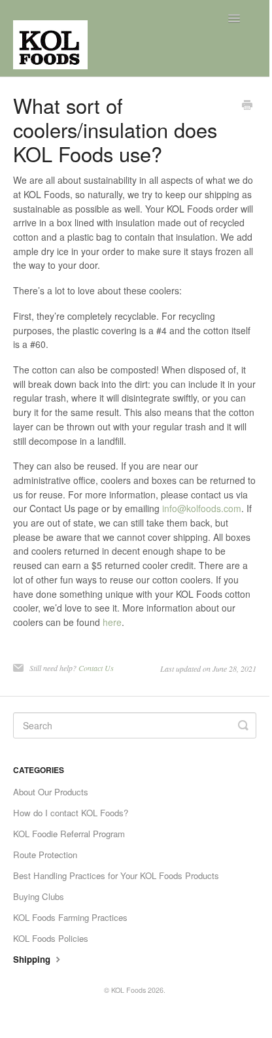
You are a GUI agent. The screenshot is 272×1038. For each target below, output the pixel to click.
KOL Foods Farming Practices (70, 917)
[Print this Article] (247, 106)
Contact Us (96, 668)
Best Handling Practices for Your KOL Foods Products (116, 875)
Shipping (33, 959)
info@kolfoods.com (201, 508)
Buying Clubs (38, 896)
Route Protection (45, 854)
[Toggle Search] (243, 725)
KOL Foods (128, 990)
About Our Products (50, 792)
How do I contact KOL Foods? (70, 812)
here (112, 622)
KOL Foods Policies (50, 938)
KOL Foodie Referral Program (69, 833)
